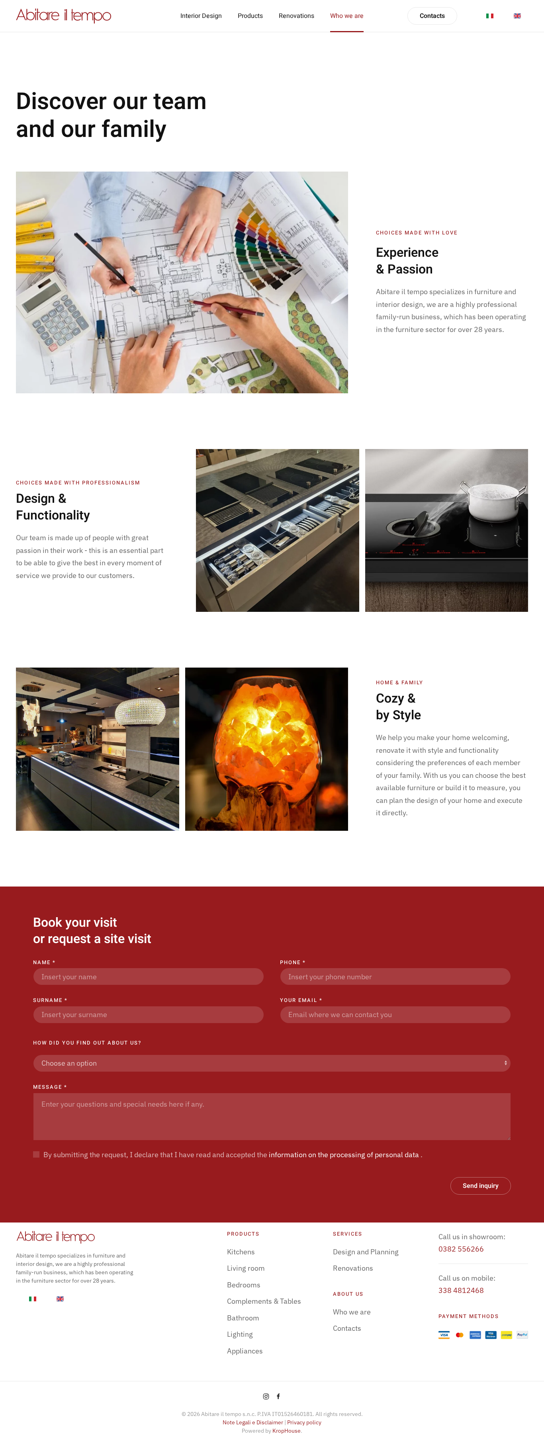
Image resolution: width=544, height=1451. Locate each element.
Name (44, 962)
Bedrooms (243, 1284)
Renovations (296, 16)
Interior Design (201, 16)
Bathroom (243, 1317)
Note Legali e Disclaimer (253, 1422)
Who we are (347, 16)
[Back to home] (64, 16)
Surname (50, 1000)
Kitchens (241, 1251)
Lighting (240, 1334)
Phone (293, 962)
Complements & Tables (264, 1301)
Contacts (432, 16)
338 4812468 (461, 1290)
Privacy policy (304, 1422)
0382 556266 (461, 1249)
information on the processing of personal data (345, 1154)
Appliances (245, 1350)
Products (250, 16)
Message (50, 1087)
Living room (246, 1268)
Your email (301, 1000)
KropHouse (286, 1430)
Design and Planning (366, 1251)
